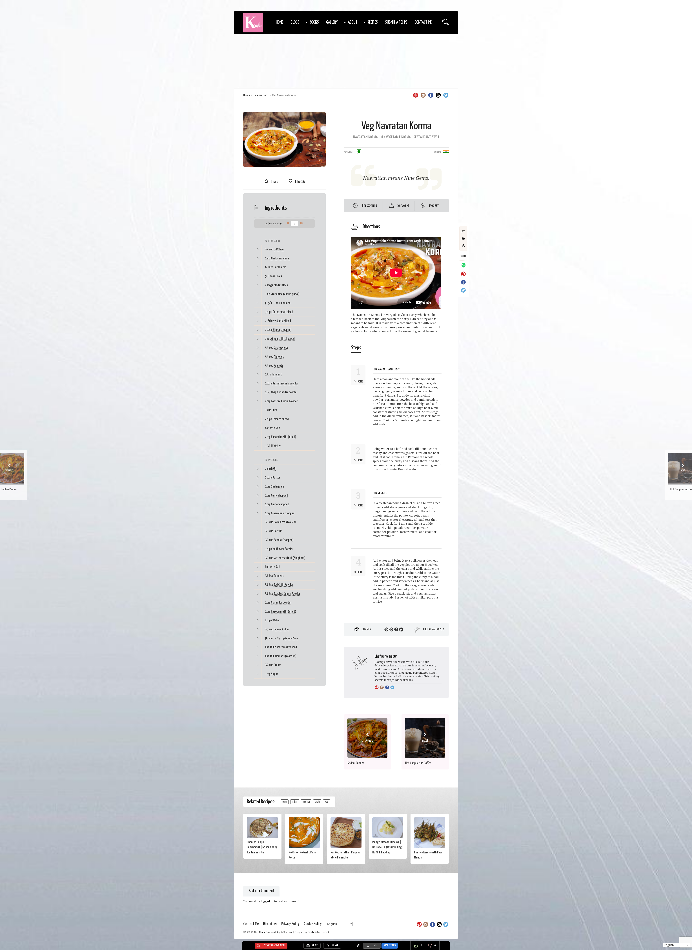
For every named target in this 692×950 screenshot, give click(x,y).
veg (326, 801)
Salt (278, 428)
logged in (267, 901)
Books (314, 22)
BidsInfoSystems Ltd (318, 932)
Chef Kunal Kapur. (263, 932)
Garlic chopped (279, 495)
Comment (367, 629)
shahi (317, 801)
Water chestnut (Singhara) (289, 558)
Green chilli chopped (283, 339)
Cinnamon (284, 303)
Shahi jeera (277, 486)
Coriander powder (287, 392)
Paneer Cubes (281, 629)
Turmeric (277, 374)
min (375, 945)
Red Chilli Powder (283, 584)
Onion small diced (282, 312)
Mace (285, 285)
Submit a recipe (396, 22)
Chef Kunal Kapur (433, 629)
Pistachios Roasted (285, 647)
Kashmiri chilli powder (285, 383)
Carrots (278, 531)
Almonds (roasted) (285, 656)
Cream (277, 665)
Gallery (332, 22)
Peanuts (278, 365)
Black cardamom (280, 258)
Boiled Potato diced (285, 522)
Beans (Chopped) (284, 540)
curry (284, 801)
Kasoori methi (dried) (283, 437)
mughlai (306, 801)
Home (279, 22)
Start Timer (389, 945)
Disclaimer (270, 924)
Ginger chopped (281, 330)
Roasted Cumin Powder (284, 401)
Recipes (372, 22)
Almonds (279, 356)
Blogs (295, 22)
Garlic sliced (284, 321)
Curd (274, 410)
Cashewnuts (281, 347)
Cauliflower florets (281, 549)
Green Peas (291, 638)
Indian (295, 801)
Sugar (274, 674)
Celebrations (261, 95)
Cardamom (280, 267)
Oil (274, 468)
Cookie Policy (313, 924)
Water (277, 446)
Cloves (278, 276)
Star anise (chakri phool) (285, 294)
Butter (276, 477)
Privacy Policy (290, 924)
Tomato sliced (280, 419)
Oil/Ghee (279, 249)
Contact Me (423, 22)
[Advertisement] (346, 61)
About (352, 22)
